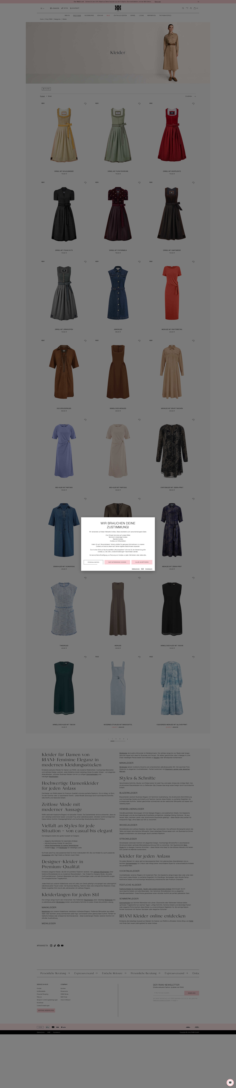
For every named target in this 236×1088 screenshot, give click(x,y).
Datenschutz (136, 569)
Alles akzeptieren (141, 562)
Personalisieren (93, 562)
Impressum (148, 569)
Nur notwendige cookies (117, 562)
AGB (142, 569)
